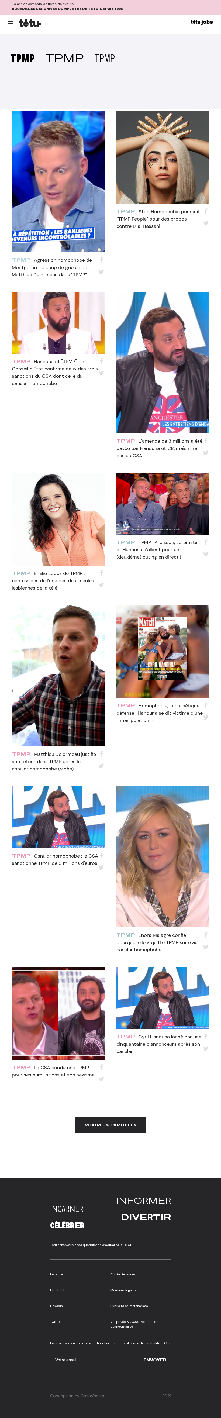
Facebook (57, 1290)
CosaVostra (92, 1396)
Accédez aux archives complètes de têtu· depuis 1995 (67, 9)
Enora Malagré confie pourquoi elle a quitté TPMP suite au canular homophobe (157, 942)
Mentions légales (123, 1290)
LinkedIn (56, 1306)
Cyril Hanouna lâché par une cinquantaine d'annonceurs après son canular (158, 1044)
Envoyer (154, 1360)
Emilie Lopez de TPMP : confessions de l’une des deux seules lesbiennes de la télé (53, 580)
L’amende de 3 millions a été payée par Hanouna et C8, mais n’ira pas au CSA (159, 448)
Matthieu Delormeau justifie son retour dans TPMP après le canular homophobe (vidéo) (54, 761)
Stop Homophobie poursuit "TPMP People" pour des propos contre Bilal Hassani (158, 218)
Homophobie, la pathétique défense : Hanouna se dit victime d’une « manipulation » (159, 713)
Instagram (58, 1274)
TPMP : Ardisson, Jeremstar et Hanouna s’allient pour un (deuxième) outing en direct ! (157, 549)
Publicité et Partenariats (129, 1306)
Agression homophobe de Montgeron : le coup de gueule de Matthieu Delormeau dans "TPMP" (52, 267)
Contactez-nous (123, 1274)
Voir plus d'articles (110, 1125)
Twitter (55, 1322)
